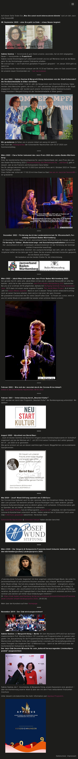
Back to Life (45, 510)
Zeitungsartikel (19, 145)
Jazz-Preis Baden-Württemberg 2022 (49, 283)
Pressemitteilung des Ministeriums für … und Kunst (47, 163)
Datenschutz (61, 756)
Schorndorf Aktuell (32, 520)
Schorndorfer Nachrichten (11, 520)
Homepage (33, 604)
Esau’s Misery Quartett (17, 291)
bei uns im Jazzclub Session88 (62, 172)
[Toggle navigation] (73, 4)
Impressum (71, 756)
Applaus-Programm (55, 696)
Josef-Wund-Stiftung (12, 510)
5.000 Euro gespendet (14, 515)
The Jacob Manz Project (54, 288)
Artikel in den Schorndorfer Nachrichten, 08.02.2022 (22, 390)
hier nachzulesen (39, 71)
